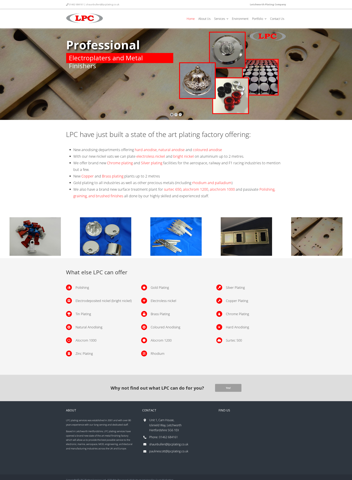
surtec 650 (172, 189)
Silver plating (151, 162)
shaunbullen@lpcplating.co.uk (103, 4)
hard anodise (146, 149)
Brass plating (112, 176)
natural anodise (171, 149)
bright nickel (183, 156)
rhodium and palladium (212, 182)
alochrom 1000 (222, 189)
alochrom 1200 (195, 189)
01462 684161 (76, 4)
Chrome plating (120, 162)
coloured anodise (207, 149)
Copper (87, 176)
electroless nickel (150, 156)
